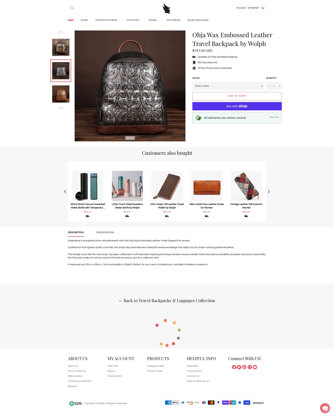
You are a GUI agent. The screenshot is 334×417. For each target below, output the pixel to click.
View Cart (113, 366)
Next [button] (269, 191)
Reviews (72, 386)
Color (195, 78)
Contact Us (193, 376)
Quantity (271, 78)
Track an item (115, 376)
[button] (325, 408)
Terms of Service (77, 371)
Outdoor (133, 20)
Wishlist (254, 8)
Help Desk (192, 366)
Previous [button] (65, 191)
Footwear (173, 20)
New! (70, 20)
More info (274, 117)
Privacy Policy (194, 371)
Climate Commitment (79, 381)
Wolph (101, 403)
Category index (155, 366)
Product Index (154, 371)
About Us (73, 366)
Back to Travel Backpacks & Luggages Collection (169, 300)
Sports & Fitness (106, 20)
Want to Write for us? (198, 381)
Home (84, 20)
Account (241, 8)
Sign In (111, 371)
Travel (153, 20)
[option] (88, 191)
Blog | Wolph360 (198, 20)
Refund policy (75, 376)
